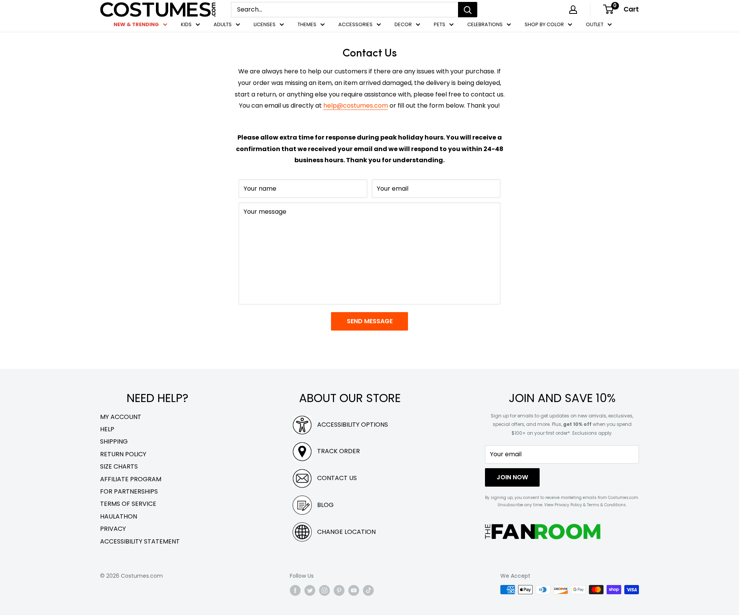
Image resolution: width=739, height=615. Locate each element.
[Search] (467, 9)
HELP (107, 429)
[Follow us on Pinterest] (339, 590)
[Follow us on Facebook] (295, 590)
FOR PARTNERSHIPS (129, 491)
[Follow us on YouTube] (353, 590)
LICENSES (265, 24)
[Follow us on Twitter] (309, 590)
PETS (439, 24)
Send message (370, 321)
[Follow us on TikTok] (368, 590)
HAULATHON (118, 516)
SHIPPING (114, 441)
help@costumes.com (355, 105)
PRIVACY (113, 528)
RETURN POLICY (123, 454)
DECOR (403, 24)
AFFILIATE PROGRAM (130, 479)
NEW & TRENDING (136, 24)
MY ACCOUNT (120, 416)
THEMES (307, 24)
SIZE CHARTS (119, 466)
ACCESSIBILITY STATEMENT (140, 541)
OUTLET (595, 24)
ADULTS (223, 24)
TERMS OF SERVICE (128, 503)
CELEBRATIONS (485, 24)
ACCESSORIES (355, 24)
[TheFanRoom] (542, 531)
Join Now (512, 477)
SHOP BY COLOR (544, 24)
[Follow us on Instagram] (324, 590)
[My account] (573, 9)
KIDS (186, 24)
